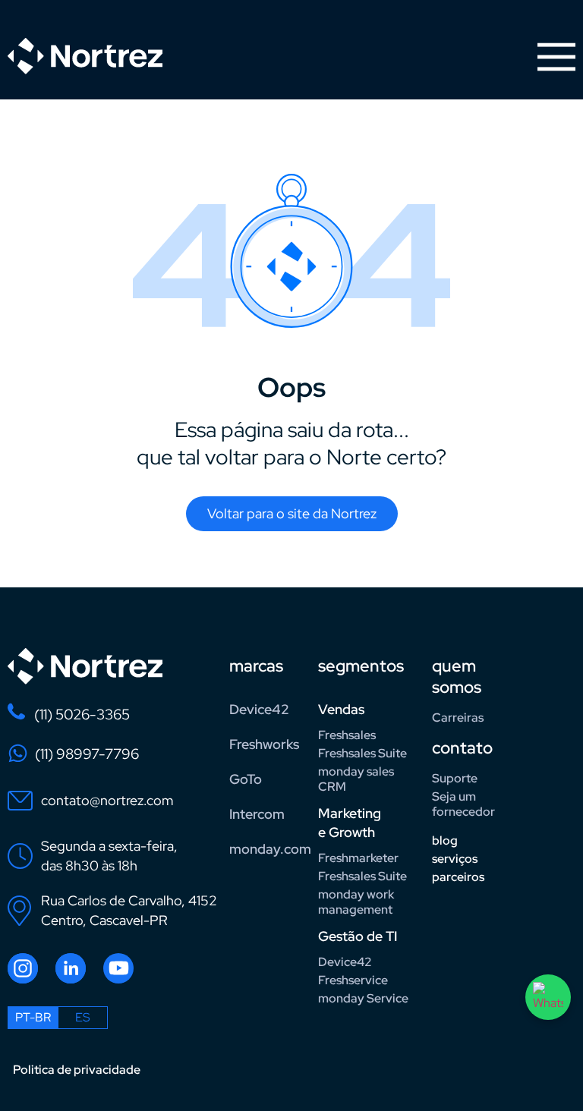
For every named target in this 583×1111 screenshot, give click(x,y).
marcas (256, 666)
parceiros (458, 877)
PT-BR (33, 1017)
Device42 (259, 709)
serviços (454, 859)
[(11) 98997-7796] (18, 753)
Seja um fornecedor (463, 804)
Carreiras (458, 717)
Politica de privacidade (76, 1070)
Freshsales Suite (362, 753)
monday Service (363, 998)
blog (445, 840)
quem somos (456, 676)
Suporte (454, 778)
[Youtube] (118, 968)
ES (82, 1017)
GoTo (245, 779)
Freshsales (347, 735)
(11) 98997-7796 (87, 753)
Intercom (257, 814)
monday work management (356, 901)
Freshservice (353, 980)
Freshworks (264, 744)
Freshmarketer (358, 858)
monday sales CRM (356, 779)
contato (462, 748)
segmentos (361, 666)
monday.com (267, 849)
